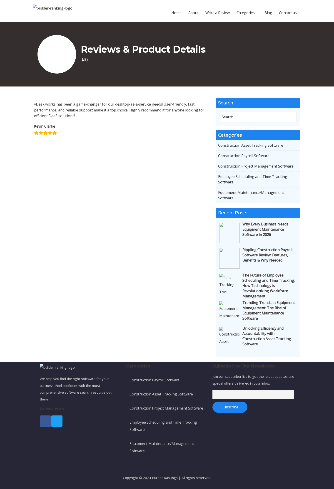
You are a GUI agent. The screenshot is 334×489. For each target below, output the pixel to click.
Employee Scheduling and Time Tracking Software (252, 179)
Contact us (288, 12)
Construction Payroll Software (243, 155)
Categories (246, 12)
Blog (268, 12)
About (193, 12)
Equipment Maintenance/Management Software (251, 195)
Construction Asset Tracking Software (250, 145)
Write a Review (217, 12)
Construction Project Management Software (256, 166)
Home (176, 12)
